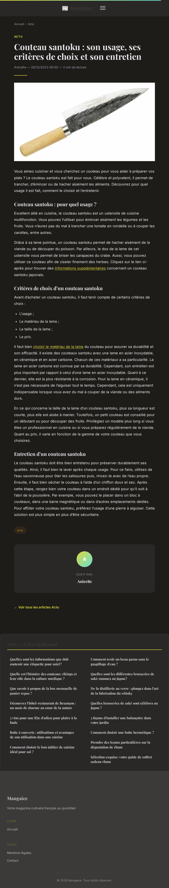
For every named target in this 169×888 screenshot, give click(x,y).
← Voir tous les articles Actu (36, 607)
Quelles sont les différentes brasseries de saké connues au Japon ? (122, 676)
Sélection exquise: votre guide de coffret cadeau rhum (121, 759)
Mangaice (77, 7)
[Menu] (102, 7)
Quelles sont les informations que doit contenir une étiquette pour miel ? (39, 661)
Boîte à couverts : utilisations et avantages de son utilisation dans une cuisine (42, 734)
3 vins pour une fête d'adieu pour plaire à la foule (43, 720)
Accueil (19, 24)
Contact (12, 860)
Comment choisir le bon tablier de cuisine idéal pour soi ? (42, 749)
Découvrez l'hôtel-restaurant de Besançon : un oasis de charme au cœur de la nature (43, 705)
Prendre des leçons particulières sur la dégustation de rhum (120, 744)
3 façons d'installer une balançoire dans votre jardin (121, 720)
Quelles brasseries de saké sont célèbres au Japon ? (124, 705)
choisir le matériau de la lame (58, 346)
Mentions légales (19, 853)
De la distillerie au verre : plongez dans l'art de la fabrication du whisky (124, 690)
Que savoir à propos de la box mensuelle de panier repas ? (43, 690)
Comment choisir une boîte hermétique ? (122, 732)
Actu (31, 24)
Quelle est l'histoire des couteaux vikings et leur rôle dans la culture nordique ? (43, 676)
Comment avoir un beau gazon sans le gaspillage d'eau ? (120, 661)
